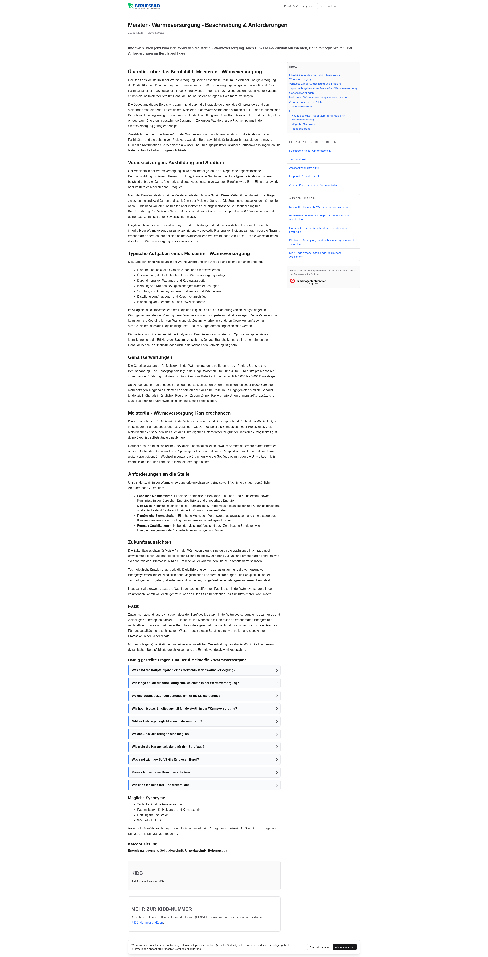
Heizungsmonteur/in (194, 828)
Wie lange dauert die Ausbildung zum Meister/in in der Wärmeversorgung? (185, 683)
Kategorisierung (301, 128)
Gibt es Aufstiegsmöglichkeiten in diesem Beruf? (167, 721)
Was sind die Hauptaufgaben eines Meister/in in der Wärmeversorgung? (183, 670)
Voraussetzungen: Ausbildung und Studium (315, 83)
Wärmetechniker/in (150, 820)
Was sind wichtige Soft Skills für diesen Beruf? (165, 759)
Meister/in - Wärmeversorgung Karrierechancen (318, 97)
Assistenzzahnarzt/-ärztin (304, 167)
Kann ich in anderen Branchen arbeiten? (161, 772)
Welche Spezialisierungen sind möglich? (161, 734)
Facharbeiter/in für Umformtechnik (310, 150)
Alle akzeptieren (344, 946)
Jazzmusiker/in (298, 159)
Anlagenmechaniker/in (225, 828)
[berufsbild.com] (144, 6)
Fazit (292, 111)
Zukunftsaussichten (301, 106)
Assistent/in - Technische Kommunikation (313, 185)
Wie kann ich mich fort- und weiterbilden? (162, 785)
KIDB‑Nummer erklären (147, 922)
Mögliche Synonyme (303, 124)
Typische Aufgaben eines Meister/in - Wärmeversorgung (323, 88)
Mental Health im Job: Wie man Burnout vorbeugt (319, 206)
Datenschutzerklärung (187, 948)
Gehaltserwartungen (301, 92)
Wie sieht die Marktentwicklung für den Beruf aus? (168, 746)
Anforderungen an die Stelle (306, 101)
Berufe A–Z (291, 6)
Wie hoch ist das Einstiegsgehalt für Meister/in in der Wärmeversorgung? (184, 708)
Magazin (307, 6)
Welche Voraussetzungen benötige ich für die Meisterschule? (176, 695)
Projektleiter (256, 426)
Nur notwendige (319, 946)
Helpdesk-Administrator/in (304, 176)
